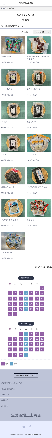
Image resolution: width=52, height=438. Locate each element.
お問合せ (4, 406)
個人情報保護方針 (8, 389)
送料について (6, 395)
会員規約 (4, 400)
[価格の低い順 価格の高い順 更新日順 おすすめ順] (42, 32)
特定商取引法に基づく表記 (11, 383)
